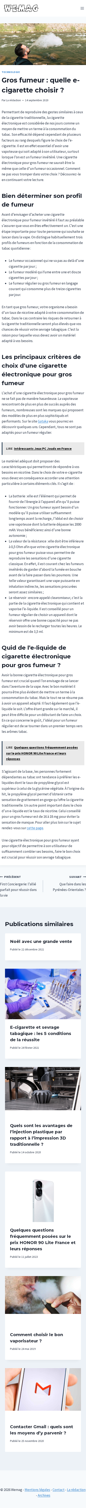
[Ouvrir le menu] (82, 8)
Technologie (11, 72)
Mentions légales (37, 1489)
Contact (58, 1489)
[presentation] (43, 994)
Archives (44, 1495)
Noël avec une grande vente (41, 941)
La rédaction (13, 100)
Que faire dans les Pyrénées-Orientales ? (69, 883)
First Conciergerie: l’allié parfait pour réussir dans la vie (18, 886)
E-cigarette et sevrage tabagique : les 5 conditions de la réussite (40, 1033)
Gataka (43, 421)
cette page (35, 828)
